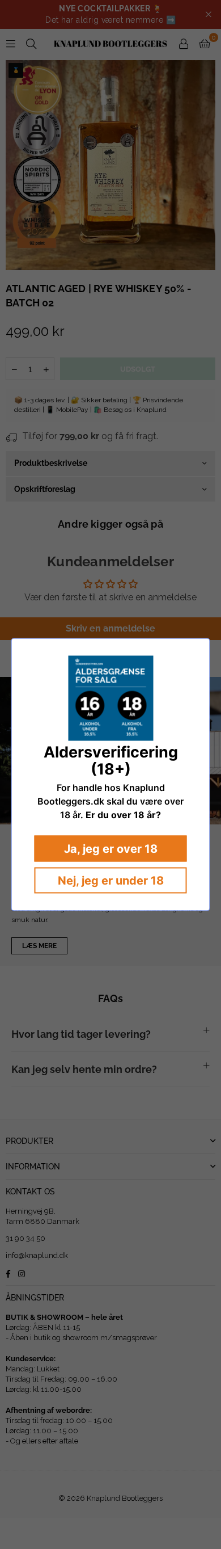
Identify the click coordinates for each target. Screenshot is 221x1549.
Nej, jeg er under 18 (111, 880)
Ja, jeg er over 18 (111, 849)
